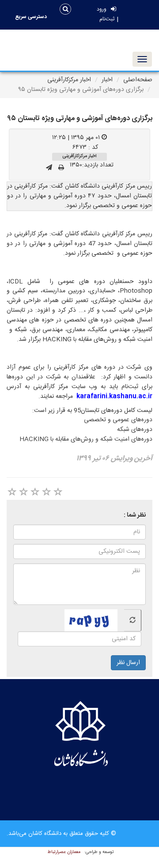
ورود (101, 9)
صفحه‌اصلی (137, 80)
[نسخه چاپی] (61, 168)
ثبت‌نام (106, 19)
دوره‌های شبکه (134, 429)
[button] (31, 16)
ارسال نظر (128, 662)
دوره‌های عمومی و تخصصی (118, 420)
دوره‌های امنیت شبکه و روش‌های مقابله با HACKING (85, 439)
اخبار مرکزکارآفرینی (69, 80)
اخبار (107, 80)
